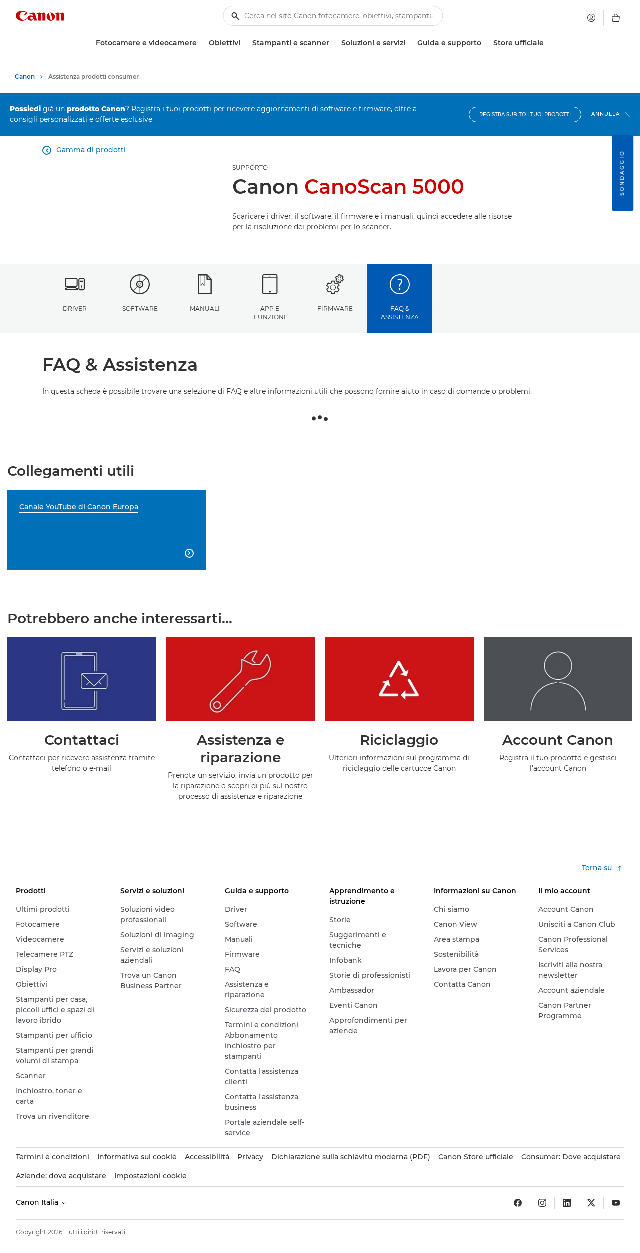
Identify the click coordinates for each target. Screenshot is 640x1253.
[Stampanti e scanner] (334, 43)
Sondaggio (622, 173)
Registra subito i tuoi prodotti (525, 115)
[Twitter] (592, 1203)
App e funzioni (270, 313)
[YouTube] (616, 1203)
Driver (75, 308)
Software (140, 308)
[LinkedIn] (567, 1203)
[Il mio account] (592, 18)
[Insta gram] (542, 1203)
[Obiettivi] (244, 43)
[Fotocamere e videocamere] (201, 43)
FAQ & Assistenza (400, 313)
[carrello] (616, 18)
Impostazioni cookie (150, 1176)
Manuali (205, 308)
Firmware (335, 308)
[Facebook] (518, 1203)
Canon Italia (38, 1202)
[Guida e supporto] (486, 43)
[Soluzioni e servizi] (410, 43)
